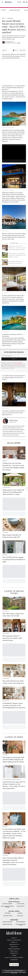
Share (5, 50)
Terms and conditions (14, 948)
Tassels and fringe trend (14, 10)
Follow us (16, 50)
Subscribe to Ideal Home (7, 921)
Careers (14, 955)
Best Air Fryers (20, 915)
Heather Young (10, 41)
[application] (14, 152)
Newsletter (23, 50)
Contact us (14, 942)
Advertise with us (14, 944)
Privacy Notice (19, 364)
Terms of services (17, 362)
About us (14, 937)
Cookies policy (14, 953)
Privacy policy (14, 951)
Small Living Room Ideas (7, 903)
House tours (10, 18)
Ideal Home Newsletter (20, 921)
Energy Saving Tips (21, 906)
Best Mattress (8, 913)
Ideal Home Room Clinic (7, 924)
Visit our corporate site (18, 970)
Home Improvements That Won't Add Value (7, 906)
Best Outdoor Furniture (7, 915)
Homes (3, 18)
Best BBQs (20, 913)
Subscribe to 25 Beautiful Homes (21, 925)
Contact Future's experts (14, 940)
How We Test (14, 946)
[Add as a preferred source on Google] (14, 964)
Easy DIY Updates (20, 903)
